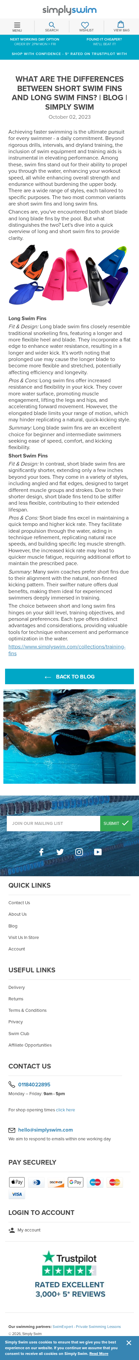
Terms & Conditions (27, 1010)
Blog (13, 926)
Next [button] (132, 736)
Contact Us (19, 903)
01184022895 (34, 1085)
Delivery (16, 987)
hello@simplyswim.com (45, 1130)
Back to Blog (75, 676)
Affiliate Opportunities (30, 1045)
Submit (112, 823)
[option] (69, 736)
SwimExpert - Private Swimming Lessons (87, 1326)
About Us (17, 914)
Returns (15, 999)
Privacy (15, 1022)
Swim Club (18, 1033)
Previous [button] (6, 736)
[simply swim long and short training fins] (69, 310)
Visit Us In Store (23, 937)
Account (16, 949)
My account (28, 1230)
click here (65, 1110)
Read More (98, 1353)
